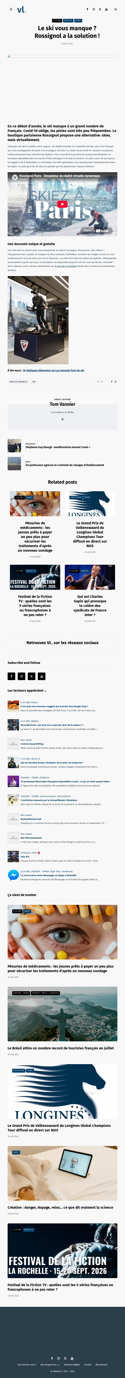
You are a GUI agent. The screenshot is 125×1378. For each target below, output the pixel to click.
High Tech (55, 871)
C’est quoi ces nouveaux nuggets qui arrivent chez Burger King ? (54, 706)
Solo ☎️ (36, 852)
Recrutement (101, 1364)
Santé (29, 497)
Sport (78, 20)
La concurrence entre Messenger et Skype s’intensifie (48, 875)
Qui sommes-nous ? (27, 1364)
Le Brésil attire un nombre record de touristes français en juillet (61, 1048)
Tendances (67, 871)
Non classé (26, 740)
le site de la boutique (66, 266)
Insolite (68, 20)
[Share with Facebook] (112, 381)
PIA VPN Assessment (31, 838)
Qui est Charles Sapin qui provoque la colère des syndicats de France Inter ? (89, 605)
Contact (87, 1364)
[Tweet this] (115, 381)
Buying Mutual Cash (31, 819)
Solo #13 (25, 856)
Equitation (76, 497)
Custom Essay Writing (32, 744)
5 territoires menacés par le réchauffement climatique (49, 800)
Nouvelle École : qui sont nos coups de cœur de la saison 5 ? (52, 725)
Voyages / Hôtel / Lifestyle (45, 993)
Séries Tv (31, 571)
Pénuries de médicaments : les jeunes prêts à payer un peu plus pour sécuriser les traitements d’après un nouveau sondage (35, 537)
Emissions (26, 852)
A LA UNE (57, 20)
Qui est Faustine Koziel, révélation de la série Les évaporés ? (52, 762)
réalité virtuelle (18, 382)
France (34, 702)
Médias (85, 571)
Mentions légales (72, 1364)
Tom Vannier (62, 404)
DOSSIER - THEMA (30, 777)
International (63, 796)
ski (34, 382)
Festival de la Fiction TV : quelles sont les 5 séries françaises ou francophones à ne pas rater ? (35, 605)
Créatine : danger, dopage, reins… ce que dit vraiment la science (60, 1207)
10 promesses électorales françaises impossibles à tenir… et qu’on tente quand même (65, 781)
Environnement (48, 796)
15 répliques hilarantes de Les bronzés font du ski (53, 370)
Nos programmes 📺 (50, 1364)
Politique (44, 777)
